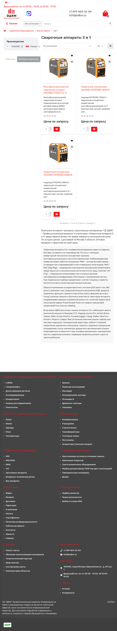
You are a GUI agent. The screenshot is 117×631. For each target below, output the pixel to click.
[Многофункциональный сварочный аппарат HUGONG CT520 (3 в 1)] (59, 67)
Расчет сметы (13, 550)
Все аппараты (43, 31)
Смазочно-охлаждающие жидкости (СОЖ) (30, 376)
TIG (7, 468)
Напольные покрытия (72, 460)
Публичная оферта (15, 526)
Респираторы (12, 436)
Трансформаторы (70, 432)
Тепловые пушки (70, 436)
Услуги (10, 544)
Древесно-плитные (72, 403)
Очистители (12, 407)
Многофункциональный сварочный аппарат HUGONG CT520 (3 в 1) (56, 90)
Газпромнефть (13, 387)
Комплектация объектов (18, 571)
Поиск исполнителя (72, 497)
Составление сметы (16, 567)
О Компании (11, 487)
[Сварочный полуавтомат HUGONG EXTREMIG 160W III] (96, 67)
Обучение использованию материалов (25, 554)
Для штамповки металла (18, 391)
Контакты (10, 530)
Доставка (10, 501)
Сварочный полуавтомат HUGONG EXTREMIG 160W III (95, 88)
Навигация (11, 505)
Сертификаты (12, 518)
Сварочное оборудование (21, 31)
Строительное (69, 428)
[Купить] (57, 129)
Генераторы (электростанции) (77, 444)
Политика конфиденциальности (21, 522)
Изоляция (67, 391)
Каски (9, 419)
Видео (9, 493)
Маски (9, 423)
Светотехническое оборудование (79, 464)
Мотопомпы (68, 440)
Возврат (10, 497)
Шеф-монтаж (12, 563)
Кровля (65, 383)
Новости (10, 534)
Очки (8, 432)
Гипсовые (67, 407)
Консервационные (15, 395)
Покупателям (71, 487)
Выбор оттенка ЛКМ (72, 501)
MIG (7, 456)
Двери (65, 477)
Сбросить (10, 59)
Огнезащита (68, 399)
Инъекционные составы (74, 395)
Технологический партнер (19, 558)
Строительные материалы (76, 376)
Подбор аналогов (70, 493)
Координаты (68, 593)
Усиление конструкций (73, 387)
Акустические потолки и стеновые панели (83, 456)
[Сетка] (110, 46)
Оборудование (69, 413)
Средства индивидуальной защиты (25, 413)
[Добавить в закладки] (72, 55)
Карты (66, 582)
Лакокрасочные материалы (75, 473)
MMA (8, 464)
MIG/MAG (10, 460)
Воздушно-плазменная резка (20, 477)
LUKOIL (9, 383)
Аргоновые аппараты (16, 473)
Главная (10, 538)
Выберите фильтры (29, 59)
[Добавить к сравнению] (72, 61)
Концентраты (12, 399)
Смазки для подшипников (18, 403)
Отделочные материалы (75, 450)
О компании (11, 509)
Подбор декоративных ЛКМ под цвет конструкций (87, 468)
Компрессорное (70, 419)
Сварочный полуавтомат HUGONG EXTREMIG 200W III (58, 173)
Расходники (68, 423)
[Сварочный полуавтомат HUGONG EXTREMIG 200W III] (59, 153)
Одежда (10, 428)
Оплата (9, 513)
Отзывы (66, 589)
